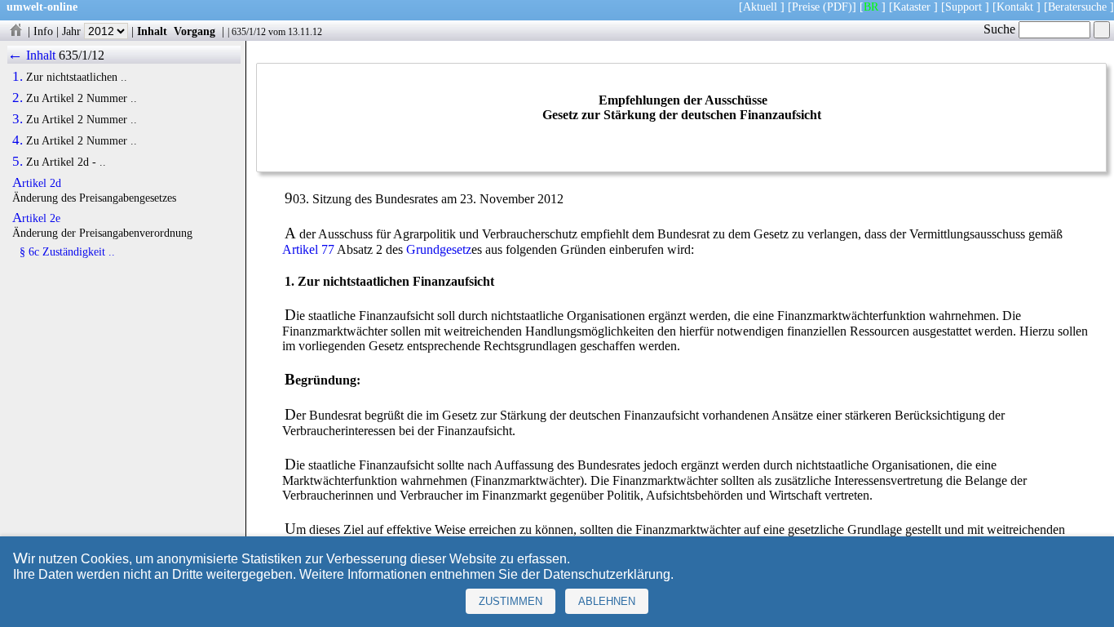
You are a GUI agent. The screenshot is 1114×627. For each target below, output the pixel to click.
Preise (806, 6)
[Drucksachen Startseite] (15, 31)
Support (963, 6)
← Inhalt (31, 55)
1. (17, 76)
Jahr (73, 31)
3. (17, 119)
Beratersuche (1077, 6)
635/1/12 (249, 32)
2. (17, 97)
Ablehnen (606, 601)
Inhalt (152, 31)
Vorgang (194, 31)
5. (17, 161)
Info (43, 31)
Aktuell (760, 6)
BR (871, 6)
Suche (1001, 29)
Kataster (912, 6)
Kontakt (1015, 6)
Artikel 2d (36, 182)
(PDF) (837, 6)
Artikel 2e (36, 218)
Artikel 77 (308, 249)
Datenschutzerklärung (606, 574)
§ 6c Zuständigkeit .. (67, 251)
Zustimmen (510, 601)
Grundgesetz (438, 249)
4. (17, 140)
